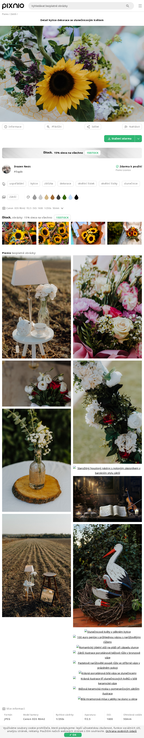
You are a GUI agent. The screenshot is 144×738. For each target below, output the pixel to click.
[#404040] (58, 196)
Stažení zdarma (122, 138)
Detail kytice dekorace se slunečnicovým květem (72, 20)
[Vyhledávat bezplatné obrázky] (128, 5)
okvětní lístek (86, 183)
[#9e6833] (52, 196)
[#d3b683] (46, 196)
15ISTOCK (62, 217)
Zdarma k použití (131, 166)
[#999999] (34, 196)
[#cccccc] (40, 196)
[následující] (140, 69)
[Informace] (62, 208)
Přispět (18, 171)
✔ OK (73, 734)
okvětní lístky (109, 183)
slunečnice (131, 183)
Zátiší (12, 196)
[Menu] (140, 5)
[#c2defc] (70, 196)
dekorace (65, 183)
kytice (34, 183)
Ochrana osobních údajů (121, 731)
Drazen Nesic (22, 166)
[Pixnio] (13, 7)
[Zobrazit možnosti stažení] (138, 138)
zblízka (48, 183)
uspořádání (16, 183)
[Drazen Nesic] (6, 172)
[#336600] (64, 196)
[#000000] (76, 196)
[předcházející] (4, 69)
